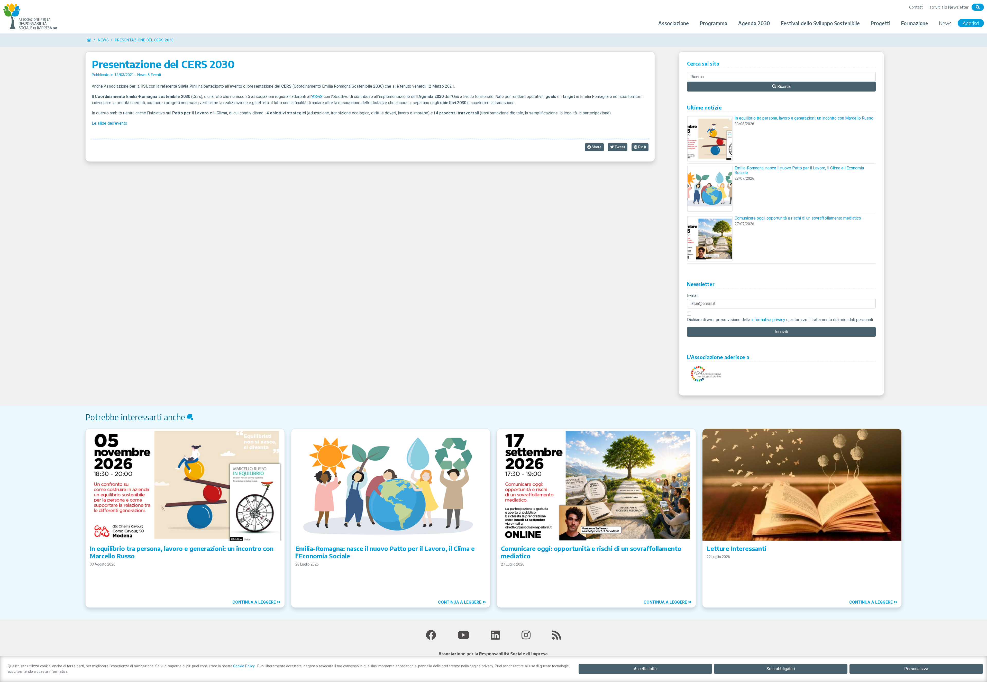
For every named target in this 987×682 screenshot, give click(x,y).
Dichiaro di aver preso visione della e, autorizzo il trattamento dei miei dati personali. (780, 319)
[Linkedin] (495, 635)
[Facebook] (431, 635)
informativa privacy (768, 319)
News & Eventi (149, 75)
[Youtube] (463, 635)
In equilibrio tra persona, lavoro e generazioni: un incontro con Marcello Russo (804, 118)
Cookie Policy (244, 666)
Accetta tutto (645, 668)
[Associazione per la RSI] (31, 16)
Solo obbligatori (780, 668)
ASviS (317, 96)
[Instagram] (526, 635)
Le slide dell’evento (109, 123)
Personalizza (916, 668)
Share (596, 147)
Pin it (641, 147)
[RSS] (556, 635)
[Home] (89, 40)
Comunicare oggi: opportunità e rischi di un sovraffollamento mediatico (798, 218)
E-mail (692, 295)
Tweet (619, 147)
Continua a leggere (254, 602)
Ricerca (783, 86)
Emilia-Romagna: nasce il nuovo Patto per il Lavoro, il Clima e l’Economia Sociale (799, 170)
